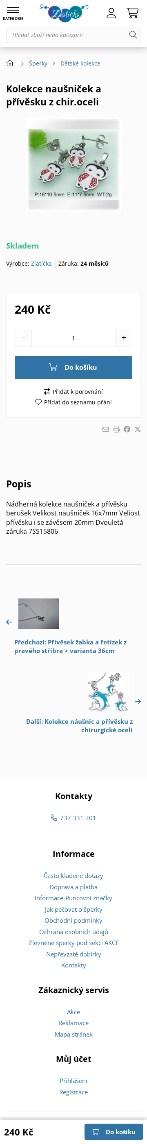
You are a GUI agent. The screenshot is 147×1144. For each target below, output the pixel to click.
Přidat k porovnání (77, 391)
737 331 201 (78, 818)
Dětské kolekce (80, 63)
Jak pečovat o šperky (73, 909)
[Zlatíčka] (64, 13)
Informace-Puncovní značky (73, 898)
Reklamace (73, 1023)
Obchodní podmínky (73, 920)
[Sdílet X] (137, 429)
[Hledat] (133, 35)
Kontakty (73, 965)
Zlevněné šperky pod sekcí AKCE (74, 943)
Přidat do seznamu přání (78, 402)
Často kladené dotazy (73, 875)
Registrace (73, 1092)
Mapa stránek (74, 1034)
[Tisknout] (116, 429)
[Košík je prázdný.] (132, 13)
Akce (73, 1012)
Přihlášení (73, 1080)
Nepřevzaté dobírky (73, 954)
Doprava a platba (73, 887)
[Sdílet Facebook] (127, 429)
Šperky (38, 63)
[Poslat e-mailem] (105, 429)
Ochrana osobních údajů (73, 932)
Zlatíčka (41, 263)
